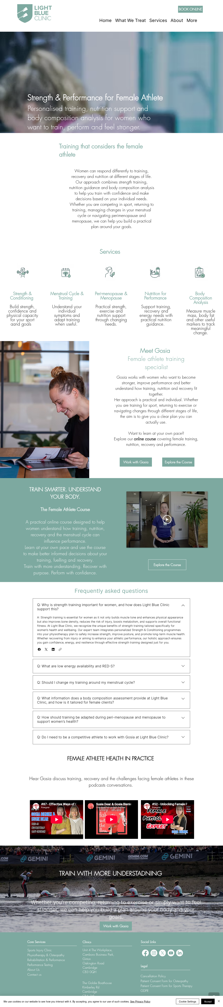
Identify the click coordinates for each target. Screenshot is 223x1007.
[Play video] (167, 519)
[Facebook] (145, 953)
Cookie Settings (187, 1001)
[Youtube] (171, 953)
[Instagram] (154, 953)
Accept (208, 1001)
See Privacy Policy (140, 1001)
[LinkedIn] (179, 953)
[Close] (219, 1001)
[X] (162, 953)
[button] (130, 20)
